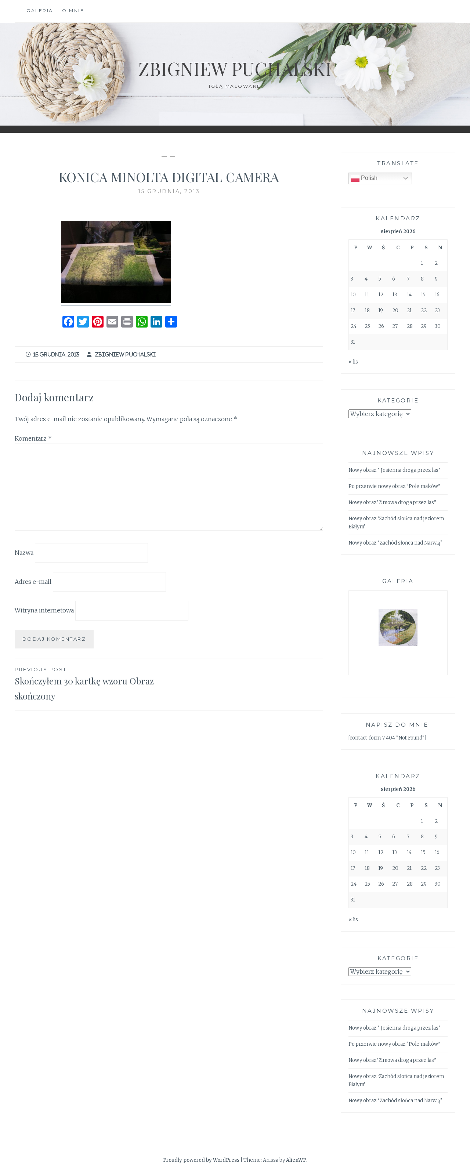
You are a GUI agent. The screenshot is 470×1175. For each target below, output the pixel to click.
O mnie (73, 10)
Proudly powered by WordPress (201, 1160)
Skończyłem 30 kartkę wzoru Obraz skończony (84, 684)
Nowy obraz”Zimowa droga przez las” (392, 502)
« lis (353, 362)
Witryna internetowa (44, 610)
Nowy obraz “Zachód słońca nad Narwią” (395, 543)
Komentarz (33, 438)
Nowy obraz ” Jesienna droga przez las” (394, 470)
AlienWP (296, 1160)
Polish (368, 178)
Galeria (39, 10)
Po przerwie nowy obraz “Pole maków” (394, 486)
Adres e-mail (33, 581)
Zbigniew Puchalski (235, 68)
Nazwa (24, 552)
